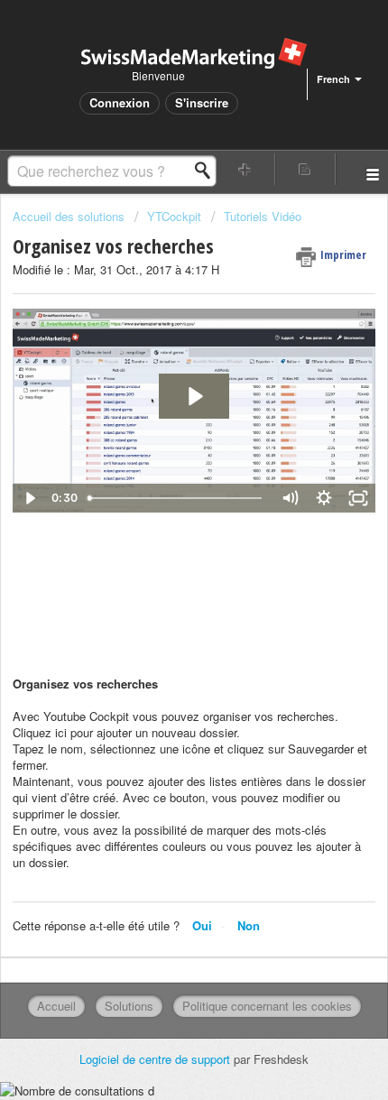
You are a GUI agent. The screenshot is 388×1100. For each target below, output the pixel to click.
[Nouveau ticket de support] (245, 169)
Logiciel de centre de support (156, 1059)
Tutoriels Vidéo (262, 216)
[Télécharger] (160, 540)
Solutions (129, 1005)
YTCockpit (174, 216)
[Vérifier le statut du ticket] (305, 169)
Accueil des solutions (70, 216)
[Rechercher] (207, 171)
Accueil (56, 1005)
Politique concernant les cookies (267, 1005)
